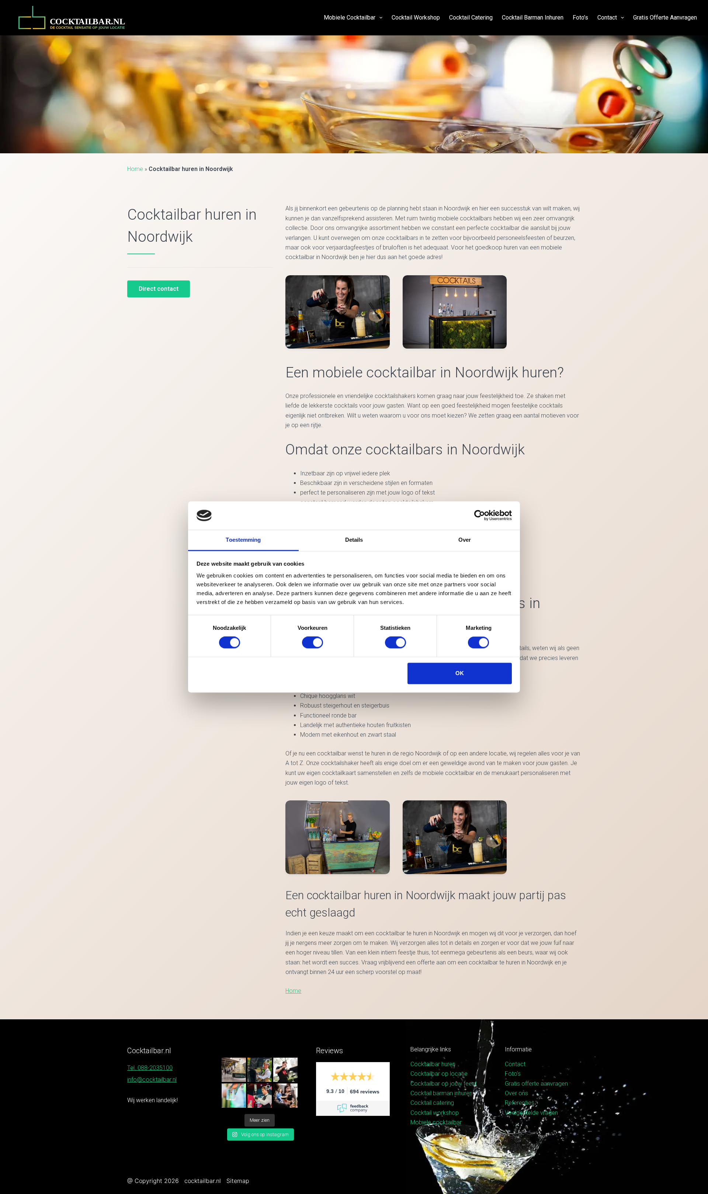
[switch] (312, 643)
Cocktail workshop (416, 17)
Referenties (519, 1102)
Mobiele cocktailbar (349, 17)
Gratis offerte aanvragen (665, 17)
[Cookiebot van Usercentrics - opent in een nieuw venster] (479, 515)
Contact (607, 17)
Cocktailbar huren (432, 1064)
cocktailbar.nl (202, 1180)
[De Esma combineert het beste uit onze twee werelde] (285, 1095)
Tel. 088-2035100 (150, 1067)
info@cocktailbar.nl (152, 1079)
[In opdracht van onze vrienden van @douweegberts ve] (285, 1070)
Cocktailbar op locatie (439, 1073)
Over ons (516, 1093)
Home (135, 168)
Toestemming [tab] (243, 540)
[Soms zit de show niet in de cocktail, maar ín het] (234, 1095)
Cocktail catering (471, 17)
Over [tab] (464, 540)
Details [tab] (354, 540)
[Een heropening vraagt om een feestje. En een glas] (234, 1070)
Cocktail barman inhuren (532, 17)
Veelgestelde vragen (531, 1112)
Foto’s (580, 17)
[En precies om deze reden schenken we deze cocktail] (259, 1095)
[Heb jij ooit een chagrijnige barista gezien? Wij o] (259, 1070)
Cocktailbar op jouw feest (443, 1083)
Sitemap (237, 1180)
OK (459, 673)
